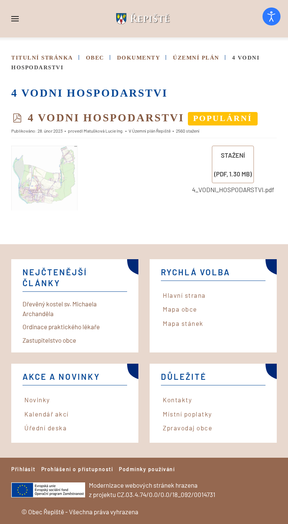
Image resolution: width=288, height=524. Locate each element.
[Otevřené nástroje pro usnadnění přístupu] (271, 16)
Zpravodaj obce (187, 427)
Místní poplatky (187, 414)
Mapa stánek (183, 323)
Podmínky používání (147, 469)
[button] (15, 18)
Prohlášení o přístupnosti (77, 469)
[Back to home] (144, 18)
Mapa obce (180, 309)
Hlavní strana (184, 295)
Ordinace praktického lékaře (61, 326)
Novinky (37, 399)
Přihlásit (23, 469)
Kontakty (177, 399)
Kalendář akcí (46, 414)
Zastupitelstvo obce (49, 340)
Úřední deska (45, 427)
